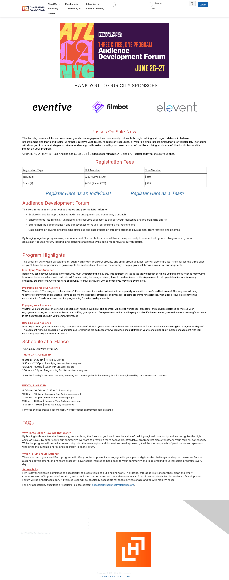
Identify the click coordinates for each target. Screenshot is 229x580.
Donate (94, 515)
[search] (116, 4)
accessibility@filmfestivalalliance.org (113, 484)
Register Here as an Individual (77, 193)
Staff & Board (97, 505)
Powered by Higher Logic (129, 568)
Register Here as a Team (157, 193)
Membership (97, 508)
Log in (203, 4)
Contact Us (96, 518)
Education (96, 512)
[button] (54, 4)
